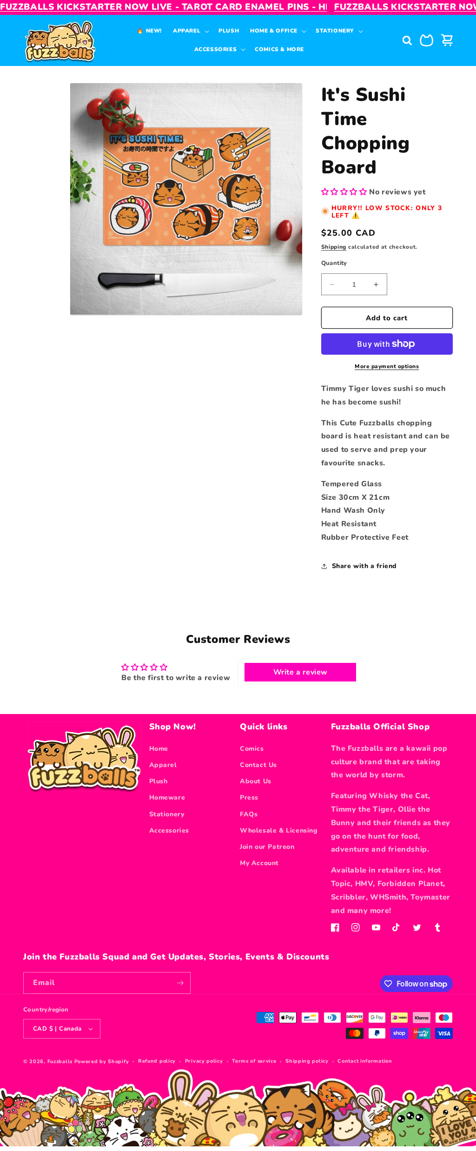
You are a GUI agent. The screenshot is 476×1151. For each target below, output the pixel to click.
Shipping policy (307, 1061)
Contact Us (258, 765)
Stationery (167, 814)
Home (158, 748)
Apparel (163, 765)
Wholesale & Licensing (279, 830)
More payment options (387, 366)
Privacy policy (204, 1061)
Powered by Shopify (101, 1061)
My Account (259, 863)
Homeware (167, 797)
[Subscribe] (180, 983)
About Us (255, 781)
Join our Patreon (267, 846)
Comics (252, 748)
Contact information (364, 1061)
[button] (190, 31)
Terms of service (254, 1061)
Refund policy (157, 1061)
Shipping (334, 247)
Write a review (300, 672)
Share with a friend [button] (364, 566)
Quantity (334, 263)
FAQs (249, 814)
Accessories (169, 830)
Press (249, 797)
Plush (158, 781)
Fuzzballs (60, 1061)
